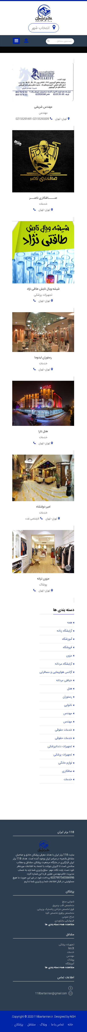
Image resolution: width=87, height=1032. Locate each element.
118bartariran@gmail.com (51, 993)
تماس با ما (57, 1024)
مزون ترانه (43, 578)
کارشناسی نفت (32, 519)
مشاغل (31, 1024)
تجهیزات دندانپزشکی (60, 746)
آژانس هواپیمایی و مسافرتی (55, 672)
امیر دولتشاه (43, 506)
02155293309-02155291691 (32, 119)
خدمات (68, 779)
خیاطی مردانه (64, 680)
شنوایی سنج (68, 902)
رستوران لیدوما (43, 357)
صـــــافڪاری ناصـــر (43, 198)
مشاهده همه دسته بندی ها (59, 924)
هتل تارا (43, 431)
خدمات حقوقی (63, 730)
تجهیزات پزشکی (62, 754)
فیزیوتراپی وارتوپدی (64, 921)
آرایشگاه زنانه (64, 630)
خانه (70, 1024)
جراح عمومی (68, 917)
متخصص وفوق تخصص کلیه (59, 913)
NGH (73, 1017)
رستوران (67, 696)
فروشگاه (67, 647)
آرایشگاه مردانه (63, 663)
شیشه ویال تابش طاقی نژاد (43, 289)
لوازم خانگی (65, 763)
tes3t (71, 948)
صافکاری (67, 771)
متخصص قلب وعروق (63, 905)
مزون (69, 655)
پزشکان (18, 1024)
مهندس (67, 713)
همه (69, 622)
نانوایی (68, 705)
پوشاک (70, 960)
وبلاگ (43, 1024)
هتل (69, 688)
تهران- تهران (60, 119)
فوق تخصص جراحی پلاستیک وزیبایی (55, 909)
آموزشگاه (67, 639)
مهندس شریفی (43, 107)
